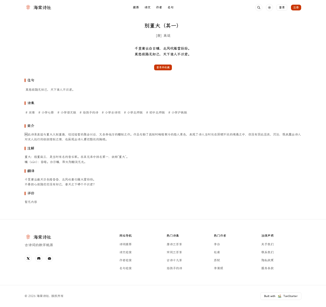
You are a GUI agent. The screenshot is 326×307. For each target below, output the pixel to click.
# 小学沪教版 (177, 112)
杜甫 (217, 252)
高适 (167, 35)
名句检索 (125, 268)
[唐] (159, 35)
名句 (170, 7)
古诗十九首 (174, 260)
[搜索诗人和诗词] (258, 7)
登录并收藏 (163, 67)
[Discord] (38, 258)
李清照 (218, 268)
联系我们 (267, 252)
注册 (296, 7)
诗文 (147, 7)
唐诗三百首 (174, 244)
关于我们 (267, 244)
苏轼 (217, 260)
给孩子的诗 (174, 268)
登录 (282, 7)
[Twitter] (28, 258)
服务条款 (267, 268)
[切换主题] (269, 7)
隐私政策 (267, 260)
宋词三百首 (174, 252)
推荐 (136, 7)
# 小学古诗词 (111, 112)
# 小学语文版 (66, 112)
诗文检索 (125, 252)
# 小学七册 (46, 112)
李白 (217, 244)
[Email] (49, 258)
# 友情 (30, 112)
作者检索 (125, 260)
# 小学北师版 (133, 112)
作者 (159, 7)
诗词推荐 (125, 244)
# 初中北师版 (155, 112)
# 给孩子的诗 (89, 112)
